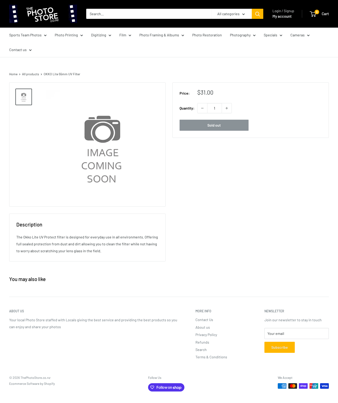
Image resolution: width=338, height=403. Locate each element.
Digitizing (98, 35)
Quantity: (187, 108)
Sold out (214, 125)
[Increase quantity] (227, 108)
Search (201, 349)
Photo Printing (66, 35)
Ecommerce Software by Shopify (32, 384)
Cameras (297, 35)
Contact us (18, 49)
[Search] (257, 14)
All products (30, 74)
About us (202, 327)
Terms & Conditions (211, 357)
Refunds (202, 342)
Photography (240, 35)
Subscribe (279, 347)
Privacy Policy (206, 334)
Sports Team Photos (25, 35)
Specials (270, 35)
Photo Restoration (207, 35)
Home (13, 74)
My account (282, 16)
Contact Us (204, 319)
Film (122, 35)
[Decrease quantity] (202, 108)
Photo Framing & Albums (159, 35)
